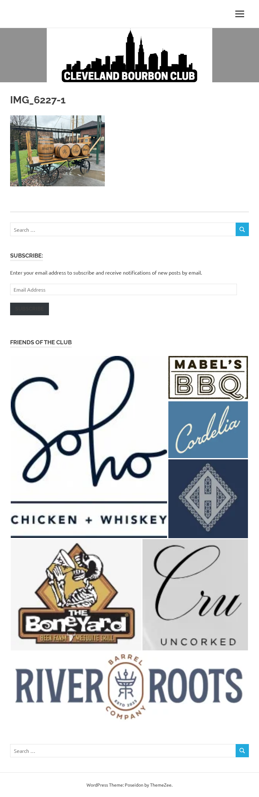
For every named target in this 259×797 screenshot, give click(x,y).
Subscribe (29, 309)
